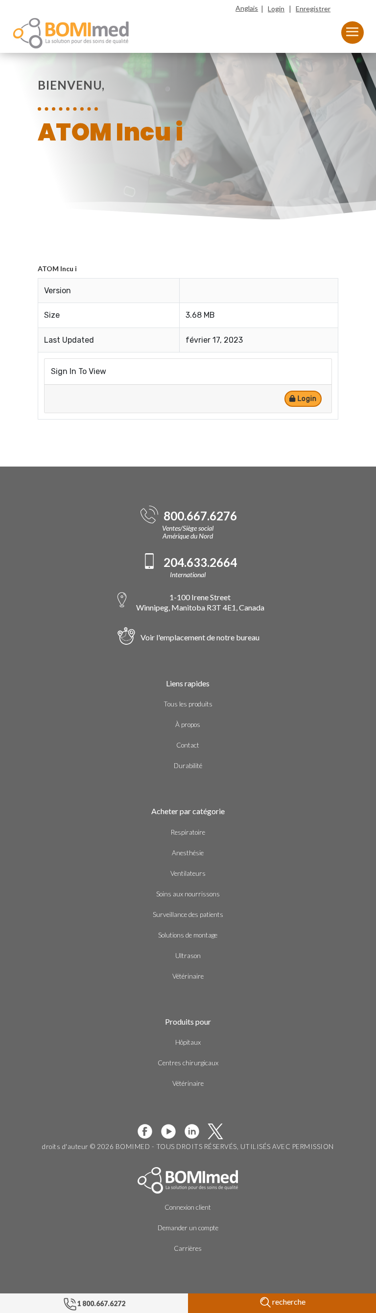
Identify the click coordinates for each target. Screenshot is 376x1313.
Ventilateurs (188, 873)
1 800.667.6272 (101, 1303)
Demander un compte (188, 1228)
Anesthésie (188, 853)
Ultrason (188, 956)
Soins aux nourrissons (188, 894)
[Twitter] (219, 1131)
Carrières (188, 1248)
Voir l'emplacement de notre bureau (200, 637)
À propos (187, 724)
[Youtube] (172, 1131)
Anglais (246, 8)
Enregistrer (313, 8)
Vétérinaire (188, 976)
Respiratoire (188, 832)
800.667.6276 (200, 516)
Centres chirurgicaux (188, 1063)
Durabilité (188, 766)
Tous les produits (188, 704)
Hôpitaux (188, 1042)
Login (276, 8)
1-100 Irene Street (200, 601)
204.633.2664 (200, 562)
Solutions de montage (187, 935)
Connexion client (187, 1207)
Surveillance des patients (188, 914)
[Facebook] (149, 1131)
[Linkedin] (196, 1131)
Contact (187, 745)
